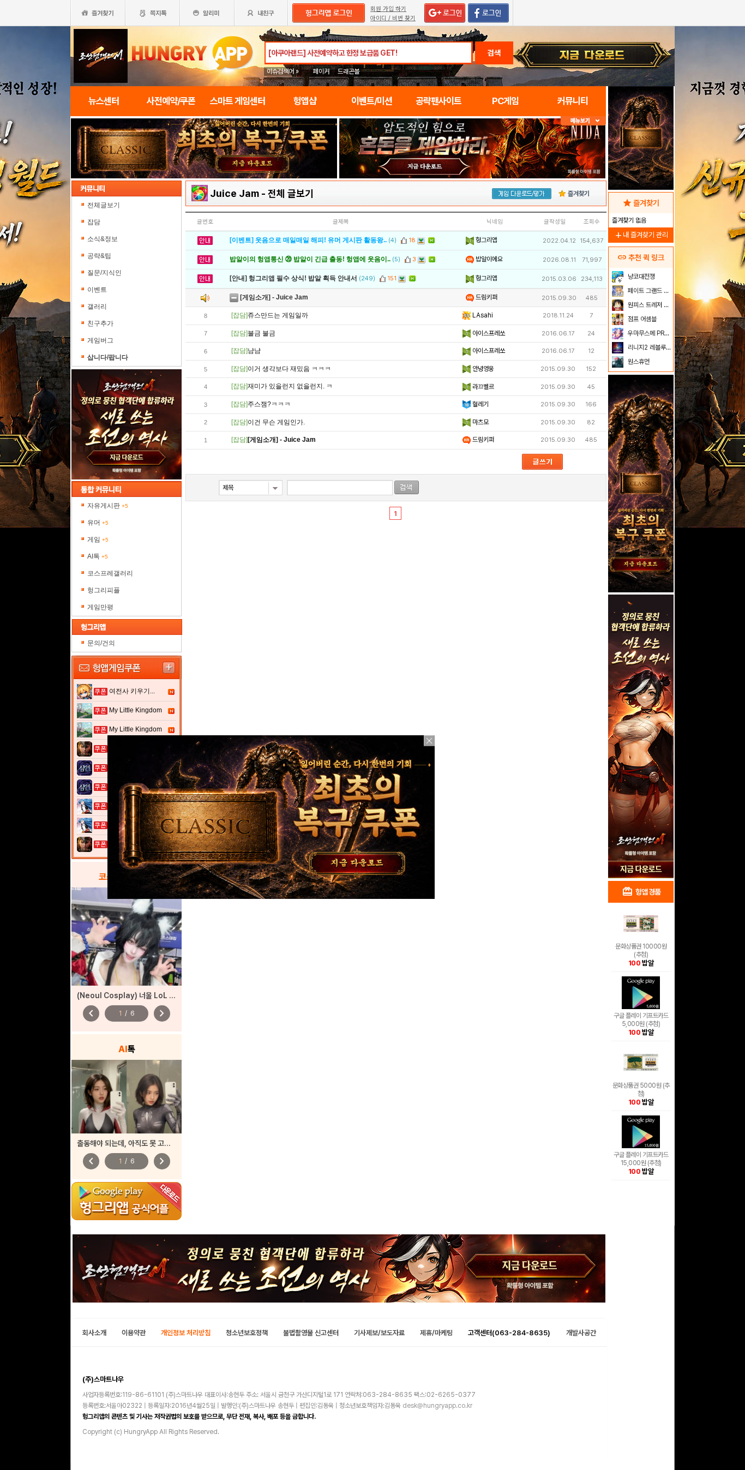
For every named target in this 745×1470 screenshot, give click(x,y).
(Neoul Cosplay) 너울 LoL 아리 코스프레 (143, 995)
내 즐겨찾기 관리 (641, 235)
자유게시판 (107, 505)
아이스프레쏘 (488, 333)
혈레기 (480, 404)
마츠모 (480, 422)
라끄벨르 (482, 387)
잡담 (93, 222)
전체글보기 (103, 205)
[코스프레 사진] (126, 936)
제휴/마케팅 (436, 1333)
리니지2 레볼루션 (648, 347)
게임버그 (100, 340)
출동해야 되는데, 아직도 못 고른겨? (129, 1143)
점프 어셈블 (641, 319)
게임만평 (100, 607)
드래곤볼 (348, 71)
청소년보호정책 (247, 1333)
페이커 (321, 71)
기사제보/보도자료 (379, 1333)
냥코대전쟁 (640, 276)
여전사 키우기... (132, 691)
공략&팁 (99, 256)
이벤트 (97, 289)
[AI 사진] (126, 1096)
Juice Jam (234, 193)
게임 (98, 539)
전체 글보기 (291, 193)
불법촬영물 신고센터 (311, 1333)
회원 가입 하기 (388, 9)
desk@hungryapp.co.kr (437, 1405)
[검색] (406, 487)
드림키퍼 (485, 297)
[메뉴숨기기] (583, 120)
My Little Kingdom (135, 710)
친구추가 (100, 323)
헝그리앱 (485, 240)
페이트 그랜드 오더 (649, 291)
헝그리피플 (103, 590)
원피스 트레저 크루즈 (649, 305)
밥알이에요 (488, 259)
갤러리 (97, 306)
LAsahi (482, 315)
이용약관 (134, 1333)
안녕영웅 (482, 369)
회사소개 (94, 1333)
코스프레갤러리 (110, 573)
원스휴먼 (638, 361)
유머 (98, 522)
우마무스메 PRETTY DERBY (649, 333)
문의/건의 (101, 643)
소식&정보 (102, 239)
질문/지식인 (104, 273)
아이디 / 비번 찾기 (393, 18)
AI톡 (97, 556)
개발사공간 (581, 1333)
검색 (494, 53)
